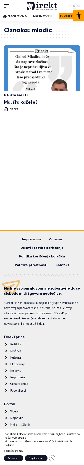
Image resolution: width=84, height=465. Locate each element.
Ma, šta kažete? (21, 102)
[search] (65, 6)
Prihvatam (13, 458)
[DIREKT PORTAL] (42, 6)
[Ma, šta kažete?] (42, 68)
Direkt (14, 109)
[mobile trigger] (7, 6)
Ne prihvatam (36, 458)
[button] (78, 15)
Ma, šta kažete (16, 95)
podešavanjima (13, 451)
